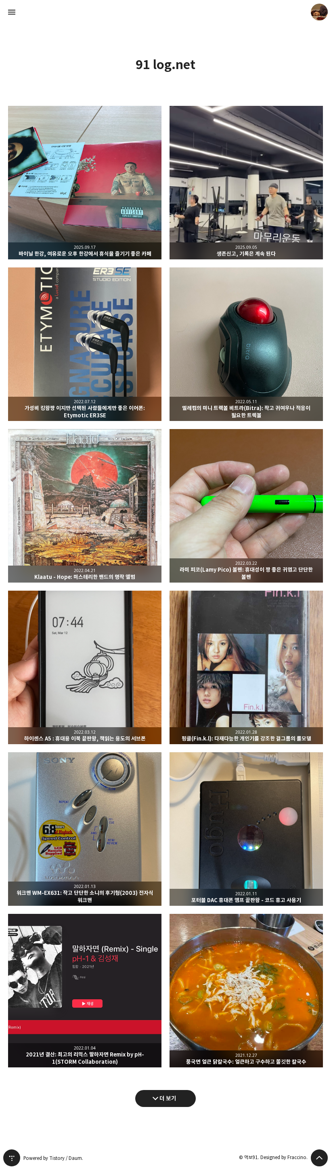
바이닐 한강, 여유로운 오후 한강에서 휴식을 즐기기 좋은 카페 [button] (84, 182)
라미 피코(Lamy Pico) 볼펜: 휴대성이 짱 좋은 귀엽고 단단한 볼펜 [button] (246, 506)
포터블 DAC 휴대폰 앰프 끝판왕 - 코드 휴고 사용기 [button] (246, 829)
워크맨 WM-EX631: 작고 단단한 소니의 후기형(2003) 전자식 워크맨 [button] (84, 829)
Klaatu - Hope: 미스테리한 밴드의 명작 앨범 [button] (84, 506)
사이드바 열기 (11, 12)
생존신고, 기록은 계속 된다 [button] (246, 182)
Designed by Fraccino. (284, 1157)
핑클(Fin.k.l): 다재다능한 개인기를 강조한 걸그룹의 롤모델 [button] (246, 667)
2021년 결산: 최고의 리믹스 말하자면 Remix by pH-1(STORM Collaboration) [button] (84, 990)
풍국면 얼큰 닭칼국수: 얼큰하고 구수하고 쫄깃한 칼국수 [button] (246, 990)
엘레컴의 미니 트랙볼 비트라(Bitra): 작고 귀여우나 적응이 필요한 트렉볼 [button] (246, 344)
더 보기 (167, 1098)
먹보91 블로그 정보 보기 (319, 12)
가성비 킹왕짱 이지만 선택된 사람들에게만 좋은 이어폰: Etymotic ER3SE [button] (84, 344)
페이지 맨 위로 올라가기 (319, 1158)
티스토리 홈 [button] (11, 1158)
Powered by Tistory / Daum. (53, 1158)
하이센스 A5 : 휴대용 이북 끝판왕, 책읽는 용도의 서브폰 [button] (84, 667)
